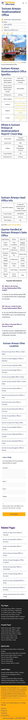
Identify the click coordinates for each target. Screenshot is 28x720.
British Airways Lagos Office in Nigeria (11, 628)
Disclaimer (4, 713)
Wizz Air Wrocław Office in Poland (10, 663)
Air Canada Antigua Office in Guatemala (11, 609)
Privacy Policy (5, 715)
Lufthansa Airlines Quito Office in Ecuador (11, 678)
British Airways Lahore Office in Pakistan (11, 634)
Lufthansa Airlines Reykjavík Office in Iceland (12, 680)
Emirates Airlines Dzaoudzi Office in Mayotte (12, 618)
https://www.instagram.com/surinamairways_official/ (20, 110)
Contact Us (4, 711)
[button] (23, 3)
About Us (3, 708)
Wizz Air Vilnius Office (7, 661)
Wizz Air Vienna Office (7, 659)
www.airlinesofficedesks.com (13, 703)
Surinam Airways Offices (14, 225)
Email (4, 489)
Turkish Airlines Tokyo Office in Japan (10, 630)
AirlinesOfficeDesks (6, 62)
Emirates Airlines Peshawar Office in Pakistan (12, 672)
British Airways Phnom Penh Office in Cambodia (13, 653)
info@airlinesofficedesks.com (14, 698)
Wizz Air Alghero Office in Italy (9, 638)
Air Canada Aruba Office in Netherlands (11, 610)
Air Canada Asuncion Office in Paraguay (11, 612)
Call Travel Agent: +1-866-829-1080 (14, 718)
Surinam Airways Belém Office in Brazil (13, 377)
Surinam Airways (16, 62)
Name (5, 481)
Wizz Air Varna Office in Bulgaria (9, 657)
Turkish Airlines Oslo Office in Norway (10, 632)
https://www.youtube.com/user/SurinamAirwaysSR (20, 118)
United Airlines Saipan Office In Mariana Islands (13, 682)
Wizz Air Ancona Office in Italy (9, 636)
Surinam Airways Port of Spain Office (12, 423)
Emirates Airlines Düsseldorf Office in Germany (13, 616)
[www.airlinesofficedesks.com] (8, 3)
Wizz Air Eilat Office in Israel (8, 640)
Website (5, 496)
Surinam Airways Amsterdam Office (12, 365)
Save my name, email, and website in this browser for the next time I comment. (13, 507)
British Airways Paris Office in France (10, 614)
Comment (5, 468)
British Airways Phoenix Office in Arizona (11, 655)
